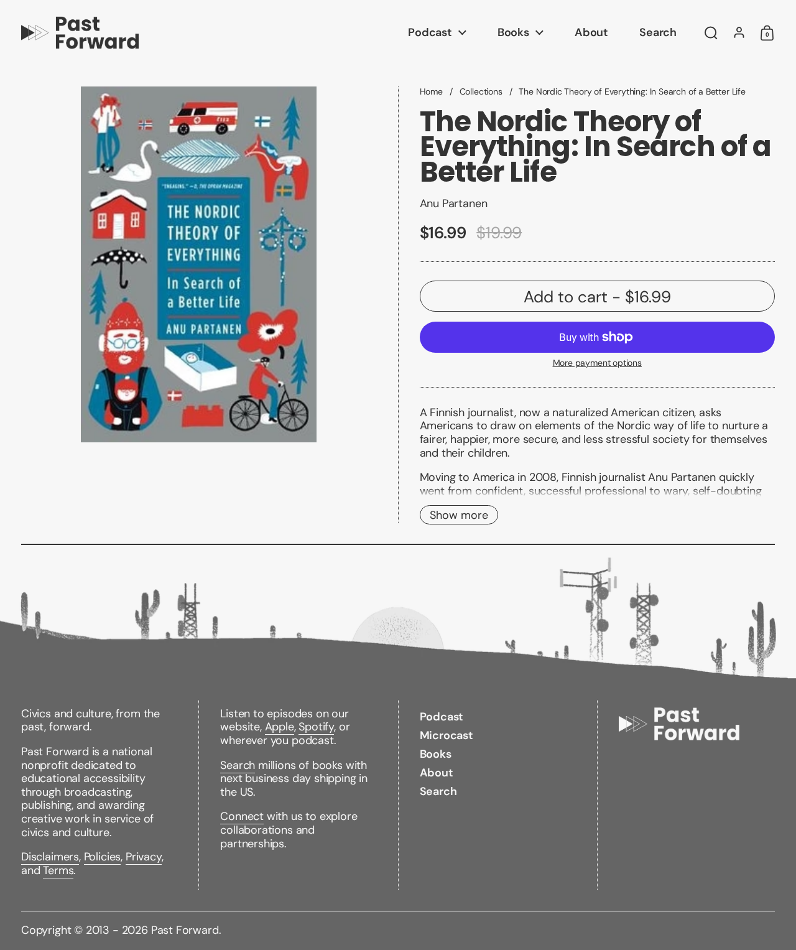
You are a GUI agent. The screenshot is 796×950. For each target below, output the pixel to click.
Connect (242, 816)
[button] (711, 33)
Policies (102, 856)
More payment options (597, 363)
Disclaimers (50, 856)
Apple (279, 726)
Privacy (144, 856)
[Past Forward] (80, 32)
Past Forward (185, 930)
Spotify (316, 726)
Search (237, 765)
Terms (58, 870)
